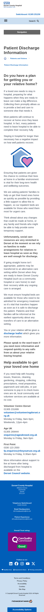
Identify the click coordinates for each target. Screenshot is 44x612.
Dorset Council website (17, 473)
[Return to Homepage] (13, 4)
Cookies (22, 586)
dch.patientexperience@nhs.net (22, 519)
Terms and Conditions (22, 578)
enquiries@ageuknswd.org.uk (20, 435)
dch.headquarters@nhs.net (22, 511)
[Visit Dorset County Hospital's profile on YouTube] (28, 564)
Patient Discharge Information (16, 65)
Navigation (22, 32)
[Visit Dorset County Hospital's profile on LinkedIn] (11, 564)
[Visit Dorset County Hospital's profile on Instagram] (22, 564)
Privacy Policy (22, 581)
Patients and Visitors (18, 58)
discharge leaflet (13, 333)
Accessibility (22, 584)
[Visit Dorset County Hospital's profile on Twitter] (33, 564)
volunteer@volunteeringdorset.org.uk (22, 414)
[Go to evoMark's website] (22, 601)
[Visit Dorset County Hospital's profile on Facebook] (16, 564)
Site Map (22, 589)
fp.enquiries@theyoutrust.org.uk (22, 451)
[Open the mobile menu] (6, 20)
